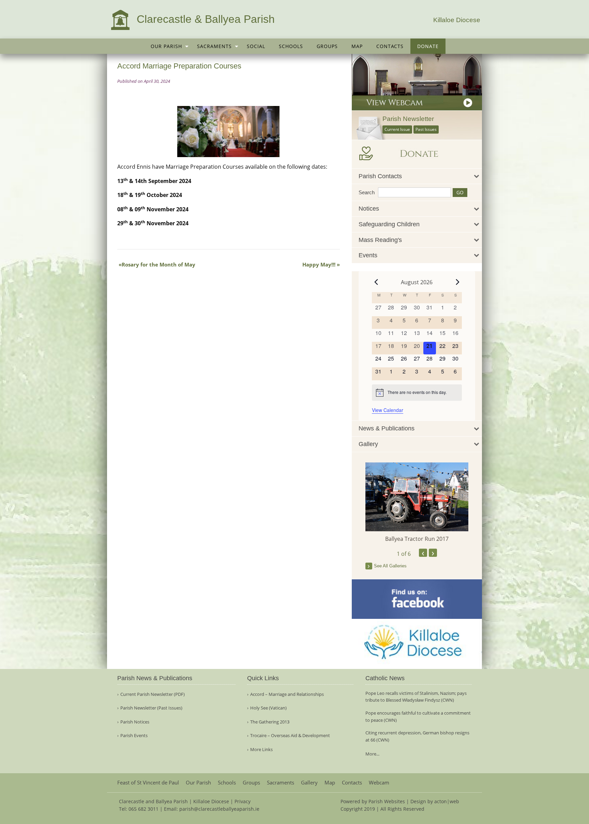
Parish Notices (134, 722)
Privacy (243, 801)
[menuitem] (167, 46)
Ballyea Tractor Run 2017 (417, 539)
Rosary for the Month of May (158, 264)
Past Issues (426, 129)
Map (357, 46)
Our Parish (166, 46)
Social (256, 46)
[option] (417, 502)
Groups (327, 46)
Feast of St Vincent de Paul (148, 782)
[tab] (417, 176)
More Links (261, 749)
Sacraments (214, 46)
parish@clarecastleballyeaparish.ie (219, 809)
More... (372, 754)
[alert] (417, 392)
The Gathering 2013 (269, 722)
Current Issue (397, 129)
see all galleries (390, 565)
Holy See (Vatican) (268, 708)
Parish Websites (386, 801)
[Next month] (458, 282)
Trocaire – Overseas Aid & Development (290, 735)
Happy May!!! (318, 264)
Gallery (309, 782)
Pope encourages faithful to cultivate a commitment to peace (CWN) (418, 716)
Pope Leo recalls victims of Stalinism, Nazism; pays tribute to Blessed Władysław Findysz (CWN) (416, 696)
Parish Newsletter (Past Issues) (151, 708)
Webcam (379, 782)
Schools (291, 46)
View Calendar (387, 410)
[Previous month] (376, 282)
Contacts (390, 46)
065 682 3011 (143, 809)
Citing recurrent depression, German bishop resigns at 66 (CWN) (417, 736)
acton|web (446, 801)
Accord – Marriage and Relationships (287, 694)
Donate (428, 46)
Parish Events (134, 735)
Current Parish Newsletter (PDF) (152, 694)
